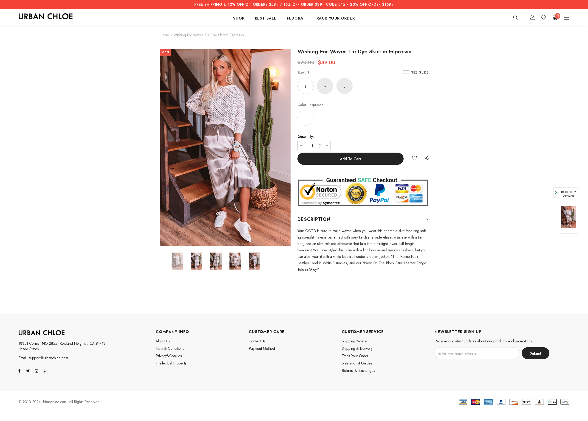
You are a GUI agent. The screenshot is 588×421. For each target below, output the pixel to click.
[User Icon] (532, 17)
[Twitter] (28, 371)
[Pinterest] (45, 371)
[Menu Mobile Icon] (566, 17)
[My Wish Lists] (543, 17)
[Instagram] (36, 371)
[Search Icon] (518, 17)
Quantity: (305, 136)
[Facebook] (19, 371)
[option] (225, 147)
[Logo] (46, 16)
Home (164, 35)
